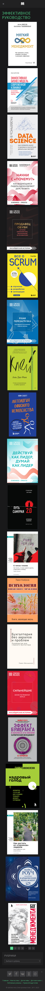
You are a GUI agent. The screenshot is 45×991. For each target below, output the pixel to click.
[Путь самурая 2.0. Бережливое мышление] (22, 507)
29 (30, 948)
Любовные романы (14, 983)
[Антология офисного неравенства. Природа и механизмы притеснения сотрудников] (22, 414)
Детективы (25, 980)
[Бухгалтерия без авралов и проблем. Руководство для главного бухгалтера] (22, 646)
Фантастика (14, 980)
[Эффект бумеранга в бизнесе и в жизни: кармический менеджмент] (22, 739)
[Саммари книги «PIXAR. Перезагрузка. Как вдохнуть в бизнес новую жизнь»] (22, 322)
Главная (5, 980)
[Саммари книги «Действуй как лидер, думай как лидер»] (22, 461)
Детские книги (36, 980)
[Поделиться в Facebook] (16, 974)
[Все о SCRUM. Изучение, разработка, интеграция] (22, 275)
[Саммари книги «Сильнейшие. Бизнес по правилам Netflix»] (22, 693)
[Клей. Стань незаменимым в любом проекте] (22, 368)
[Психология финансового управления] (22, 600)
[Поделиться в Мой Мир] (35, 974)
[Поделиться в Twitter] (10, 974)
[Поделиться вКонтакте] (22, 974)
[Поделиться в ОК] (29, 974)
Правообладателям (30, 983)
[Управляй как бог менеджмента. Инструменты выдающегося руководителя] (22, 923)
